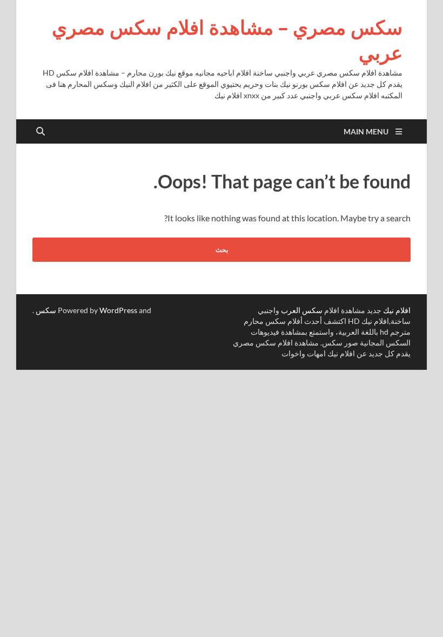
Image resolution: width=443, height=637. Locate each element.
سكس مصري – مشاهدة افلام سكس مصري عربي (227, 40)
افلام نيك (397, 310)
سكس (46, 310)
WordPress (118, 310)
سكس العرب (302, 310)
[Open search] (40, 131)
